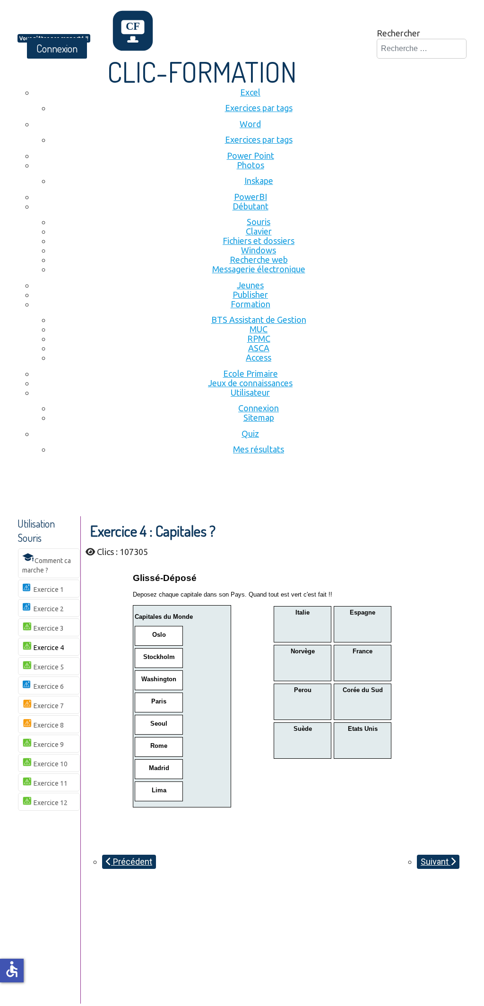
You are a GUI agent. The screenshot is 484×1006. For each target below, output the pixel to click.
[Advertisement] (189, 490)
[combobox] (422, 49)
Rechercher (398, 33)
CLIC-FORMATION (202, 71)
